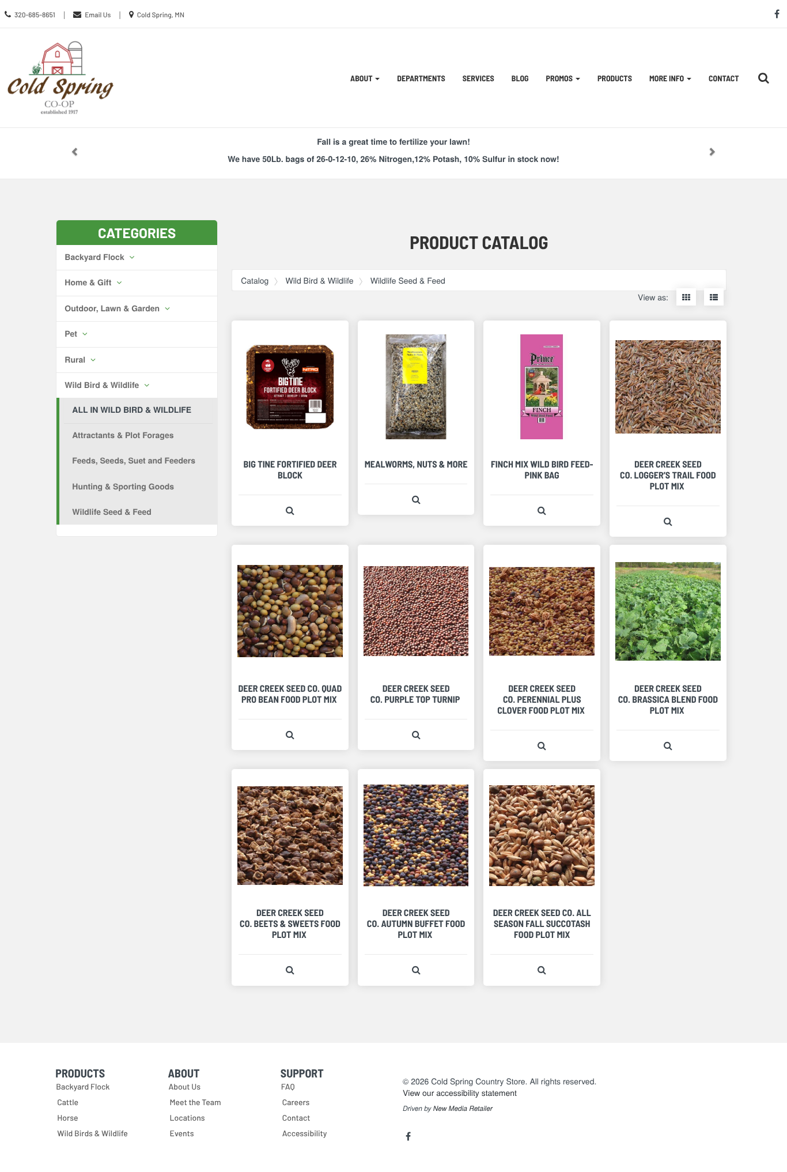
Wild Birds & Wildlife (92, 1133)
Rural (76, 359)
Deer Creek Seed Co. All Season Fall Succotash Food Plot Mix (542, 923)
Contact (724, 78)
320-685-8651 (34, 15)
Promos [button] (560, 78)
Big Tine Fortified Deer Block (290, 470)
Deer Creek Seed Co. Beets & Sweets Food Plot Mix (290, 923)
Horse (67, 1117)
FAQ (288, 1086)
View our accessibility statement (460, 1092)
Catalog (254, 280)
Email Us (98, 15)
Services (478, 78)
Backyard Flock (95, 257)
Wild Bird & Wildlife (103, 385)
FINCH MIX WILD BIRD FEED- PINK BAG (542, 470)
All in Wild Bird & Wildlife (131, 410)
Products (614, 78)
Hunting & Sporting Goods (123, 486)
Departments (421, 78)
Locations (187, 1117)
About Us (185, 1086)
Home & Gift (89, 282)
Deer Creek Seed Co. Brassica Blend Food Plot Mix (668, 699)
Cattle (67, 1102)
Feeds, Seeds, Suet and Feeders (133, 460)
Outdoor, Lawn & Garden (113, 308)
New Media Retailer (463, 1108)
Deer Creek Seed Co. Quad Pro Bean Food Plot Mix (290, 694)
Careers (296, 1102)
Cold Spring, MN (160, 15)
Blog (520, 78)
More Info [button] (667, 78)
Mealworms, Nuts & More (416, 464)
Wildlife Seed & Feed (112, 512)
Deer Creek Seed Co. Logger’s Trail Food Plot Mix (668, 475)
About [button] (362, 78)
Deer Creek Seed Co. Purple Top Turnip (416, 694)
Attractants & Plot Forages (122, 435)
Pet (72, 334)
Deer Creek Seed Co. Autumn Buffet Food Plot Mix (416, 923)
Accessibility (304, 1133)
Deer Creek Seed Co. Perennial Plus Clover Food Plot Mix (542, 699)
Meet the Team (195, 1102)
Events (182, 1133)
